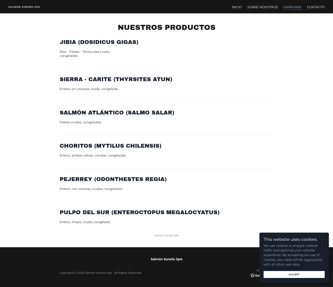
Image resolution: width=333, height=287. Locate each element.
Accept (294, 274)
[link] (86, 7)
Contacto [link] (316, 7)
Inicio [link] (237, 7)
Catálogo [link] (292, 7)
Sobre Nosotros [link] (262, 7)
